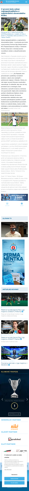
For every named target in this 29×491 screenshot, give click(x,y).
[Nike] (14, 427)
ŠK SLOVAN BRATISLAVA (12, 2)
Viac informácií (7, 469)
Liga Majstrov (12, 361)
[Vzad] (2, 399)
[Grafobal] (14, 439)
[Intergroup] (7, 451)
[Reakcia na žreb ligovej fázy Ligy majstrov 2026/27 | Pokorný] (14, 299)
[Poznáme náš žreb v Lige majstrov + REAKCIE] (14, 353)
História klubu (14, 414)
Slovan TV (11, 307)
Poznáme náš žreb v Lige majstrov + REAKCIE (14, 364)
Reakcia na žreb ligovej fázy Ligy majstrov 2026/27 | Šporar (13, 338)
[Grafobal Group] (22, 451)
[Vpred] (27, 399)
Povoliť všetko (14, 482)
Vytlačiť (21, 205)
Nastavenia (14, 474)
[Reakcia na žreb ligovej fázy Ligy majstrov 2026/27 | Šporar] (14, 327)
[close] (24, 452)
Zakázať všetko (14, 478)
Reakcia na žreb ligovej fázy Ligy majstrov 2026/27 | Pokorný (13, 310)
